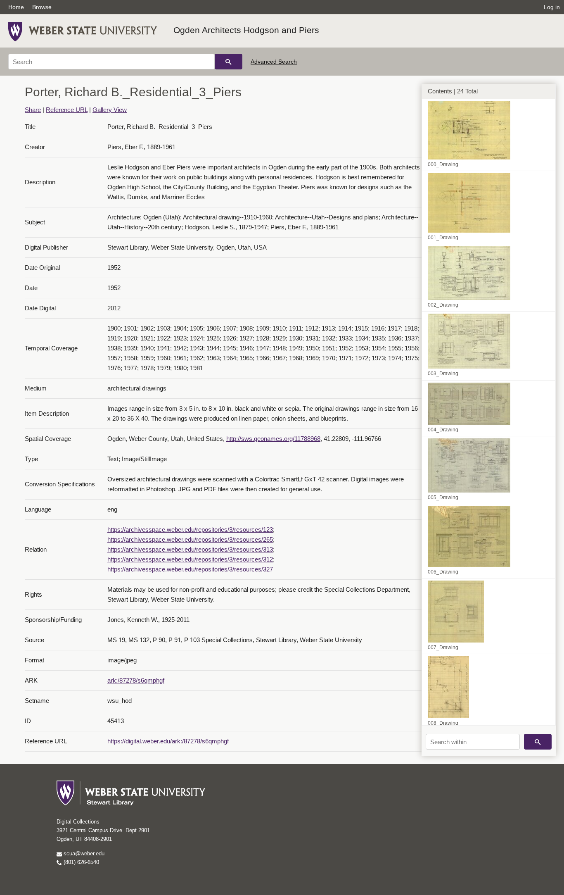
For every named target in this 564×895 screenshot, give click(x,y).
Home (16, 7)
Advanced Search (274, 61)
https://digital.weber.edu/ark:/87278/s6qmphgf (168, 741)
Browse (42, 7)
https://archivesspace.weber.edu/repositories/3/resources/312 (190, 559)
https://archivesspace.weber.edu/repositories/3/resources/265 (190, 539)
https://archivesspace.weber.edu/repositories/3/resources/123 (190, 529)
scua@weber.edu (83, 853)
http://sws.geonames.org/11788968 (273, 438)
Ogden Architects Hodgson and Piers (246, 30)
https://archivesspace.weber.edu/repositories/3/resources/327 (190, 569)
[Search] (228, 61)
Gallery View (109, 109)
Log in (552, 7)
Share (33, 109)
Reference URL (67, 109)
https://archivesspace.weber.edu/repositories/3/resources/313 (190, 549)
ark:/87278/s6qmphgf (135, 680)
